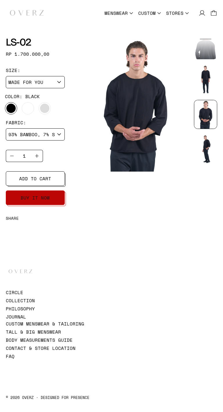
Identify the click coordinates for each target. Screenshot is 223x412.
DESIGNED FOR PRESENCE (65, 397)
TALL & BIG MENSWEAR (33, 331)
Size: (13, 70)
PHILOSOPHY (20, 308)
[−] (12, 156)
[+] (37, 156)
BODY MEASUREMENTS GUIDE (39, 340)
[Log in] (202, 13)
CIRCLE (14, 292)
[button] (205, 44)
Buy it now (35, 197)
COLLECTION (20, 300)
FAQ (10, 356)
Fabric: (16, 122)
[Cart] (213, 13)
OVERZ (28, 397)
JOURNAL (16, 316)
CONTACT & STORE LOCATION (40, 348)
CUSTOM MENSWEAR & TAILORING (45, 323)
